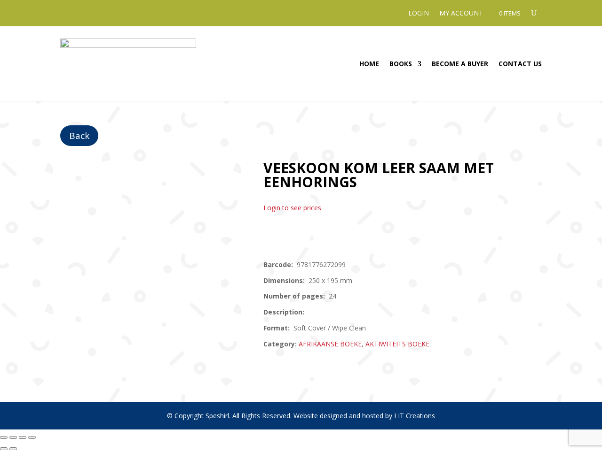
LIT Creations (414, 415)
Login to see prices (292, 207)
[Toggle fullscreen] (13, 437)
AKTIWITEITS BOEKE (397, 343)
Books (400, 63)
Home (369, 63)
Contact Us (520, 63)
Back (79, 136)
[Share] (22, 437)
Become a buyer (460, 63)
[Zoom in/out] (4, 437)
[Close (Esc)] (32, 437)
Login (418, 13)
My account (461, 13)
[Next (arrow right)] (13, 448)
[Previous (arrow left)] (4, 448)
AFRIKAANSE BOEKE (330, 343)
